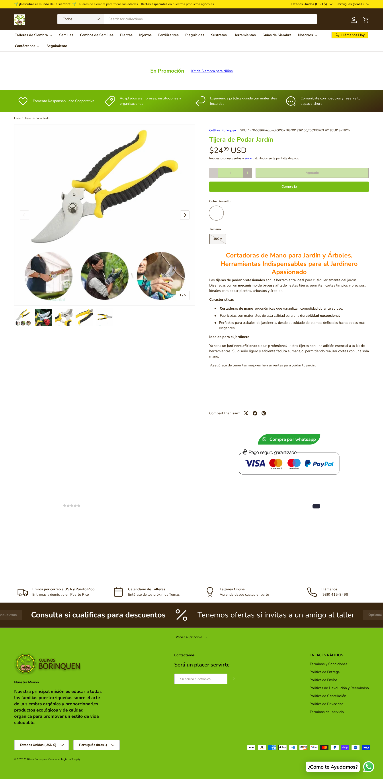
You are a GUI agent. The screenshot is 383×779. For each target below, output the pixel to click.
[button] (316, 506)
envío (248, 158)
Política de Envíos (324, 680)
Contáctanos (25, 45)
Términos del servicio (327, 712)
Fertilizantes (168, 35)
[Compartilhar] (254, 413)
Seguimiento (57, 45)
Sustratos (219, 35)
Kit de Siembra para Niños (212, 71)
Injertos (145, 35)
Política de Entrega (325, 672)
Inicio (17, 118)
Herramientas (244, 35)
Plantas (126, 35)
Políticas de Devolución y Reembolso (339, 688)
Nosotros (305, 35)
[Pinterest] (263, 413)
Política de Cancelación (328, 696)
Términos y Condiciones (329, 664)
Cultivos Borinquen (222, 130)
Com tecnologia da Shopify (64, 759)
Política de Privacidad (327, 704)
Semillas (66, 35)
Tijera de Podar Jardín (37, 118)
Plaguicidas (194, 35)
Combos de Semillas (96, 35)
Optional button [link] (346, 615)
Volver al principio (189, 637)
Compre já (289, 186)
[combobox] (187, 19)
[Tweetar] (246, 413)
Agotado (312, 172)
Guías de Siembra (276, 35)
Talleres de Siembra (31, 35)
